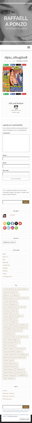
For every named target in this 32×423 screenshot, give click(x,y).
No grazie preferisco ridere (13, 351)
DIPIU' (4, 254)
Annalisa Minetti (22, 289)
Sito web (5, 170)
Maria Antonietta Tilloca (12, 343)
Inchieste (8, 331)
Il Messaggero (9, 328)
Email (5, 163)
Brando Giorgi (9, 298)
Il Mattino (23, 325)
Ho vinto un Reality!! (10, 322)
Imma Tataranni (21, 328)
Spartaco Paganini (10, 375)
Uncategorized (7, 276)
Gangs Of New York (11, 313)
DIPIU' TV (5, 257)
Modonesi (21, 348)
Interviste (18, 331)
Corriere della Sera (10, 301)
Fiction (22, 307)
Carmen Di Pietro (22, 298)
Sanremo (20, 369)
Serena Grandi (9, 372)
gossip (20, 316)
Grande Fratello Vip (10, 319)
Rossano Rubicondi (10, 363)
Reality (7, 357)
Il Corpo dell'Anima (11, 325)
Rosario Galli (9, 360)
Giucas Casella (9, 316)
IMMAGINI (5, 262)
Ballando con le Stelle (11, 295)
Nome (5, 155)
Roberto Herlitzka (18, 357)
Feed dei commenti (8, 396)
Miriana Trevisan (9, 348)
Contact (12, 215)
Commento (7, 133)
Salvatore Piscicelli (11, 366)
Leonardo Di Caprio (10, 337)
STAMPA (5, 268)
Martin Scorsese (9, 345)
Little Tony (24, 337)
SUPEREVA (23, 375)
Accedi (5, 390)
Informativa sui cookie (12, 416)
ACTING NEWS (9, 289)
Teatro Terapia (9, 378)
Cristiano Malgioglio (10, 304)
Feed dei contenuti (8, 393)
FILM (4, 260)
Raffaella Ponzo (16, 21)
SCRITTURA (6, 265)
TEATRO (5, 271)
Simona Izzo (20, 372)
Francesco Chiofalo (10, 310)
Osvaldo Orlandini (10, 354)
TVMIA (4, 274)
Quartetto (23, 354)
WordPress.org (7, 399)
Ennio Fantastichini (10, 307)
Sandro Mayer (9, 369)
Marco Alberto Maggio (11, 340)
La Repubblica (9, 334)
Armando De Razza (10, 292)
